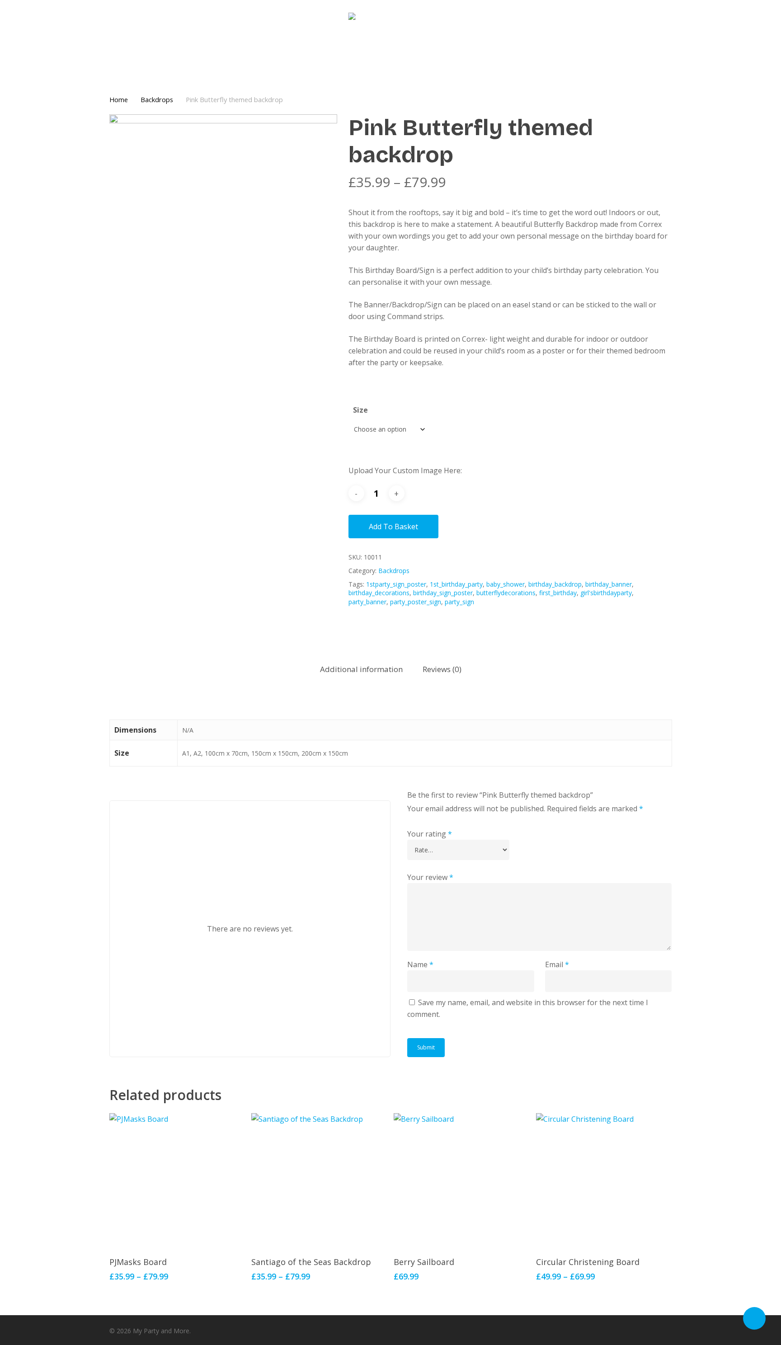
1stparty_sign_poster (396, 584)
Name (420, 964)
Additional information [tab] (361, 669)
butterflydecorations (506, 592)
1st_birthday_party (456, 584)
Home (118, 99)
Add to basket (393, 526)
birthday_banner (608, 584)
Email (557, 964)
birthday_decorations (378, 592)
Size (360, 410)
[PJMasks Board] (177, 1180)
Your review (430, 877)
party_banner (367, 601)
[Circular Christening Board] (603, 1180)
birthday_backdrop (555, 584)
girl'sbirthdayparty (606, 592)
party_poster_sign (415, 601)
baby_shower (505, 584)
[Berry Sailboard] (461, 1180)
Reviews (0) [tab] (442, 669)
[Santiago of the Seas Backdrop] (318, 1180)
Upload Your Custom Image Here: (405, 470)
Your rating (429, 834)
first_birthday (558, 592)
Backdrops (157, 99)
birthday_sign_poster (443, 592)
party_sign (459, 601)
